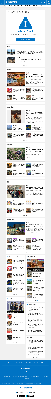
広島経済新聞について (7, 376)
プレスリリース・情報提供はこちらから (21, 376)
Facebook (42, 2)
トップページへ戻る (25, 39)
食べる (10, 5)
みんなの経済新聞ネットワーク (25, 388)
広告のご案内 (27, 378)
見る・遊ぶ (16, 5)
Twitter (44, 2)
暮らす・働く (28, 5)
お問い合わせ (46, 376)
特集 (41, 5)
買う (22, 5)
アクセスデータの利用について (35, 376)
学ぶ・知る (35, 5)
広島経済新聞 (11, 2)
